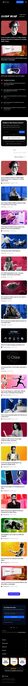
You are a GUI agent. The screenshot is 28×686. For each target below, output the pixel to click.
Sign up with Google (8, 622)
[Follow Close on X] (17, 627)
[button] (26, 2)
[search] (20, 152)
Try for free (20, 2)
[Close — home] (14, 676)
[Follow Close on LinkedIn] (11, 627)
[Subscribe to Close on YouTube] (14, 627)
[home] (5, 2)
